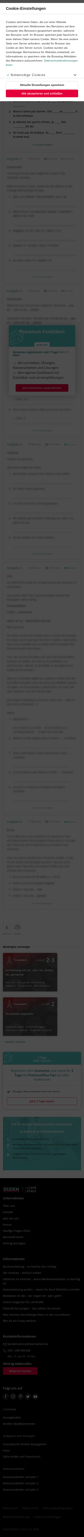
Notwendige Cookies (28, 75)
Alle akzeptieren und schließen (42, 93)
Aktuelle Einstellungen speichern (42, 84)
